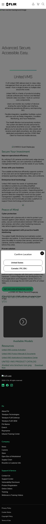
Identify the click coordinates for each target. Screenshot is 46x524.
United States (17, 263)
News (4, 447)
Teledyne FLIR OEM (9, 421)
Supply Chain (7, 460)
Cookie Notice (6, 512)
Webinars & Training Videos (12, 495)
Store (4, 453)
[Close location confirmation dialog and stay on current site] (42, 253)
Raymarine (6, 431)
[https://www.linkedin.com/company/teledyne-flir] (3, 385)
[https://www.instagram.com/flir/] (11, 385)
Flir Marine (6, 424)
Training (5, 492)
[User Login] (32, 4)
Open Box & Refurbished (11, 456)
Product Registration (9, 485)
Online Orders (7, 489)
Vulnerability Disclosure (11, 482)
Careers (5, 450)
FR (21, 268)
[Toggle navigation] (3, 4)
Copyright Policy (7, 516)
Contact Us (6, 476)
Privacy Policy (6, 508)
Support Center (7, 479)
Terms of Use (6, 520)
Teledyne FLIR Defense (11, 418)
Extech (4, 427)
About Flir (5, 411)
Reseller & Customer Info (11, 463)
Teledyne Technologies (10, 414)
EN (24, 268)
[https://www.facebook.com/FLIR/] (7, 385)
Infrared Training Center (11, 434)
